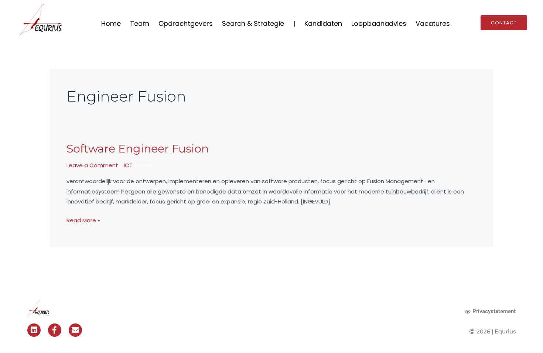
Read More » (83, 219)
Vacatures (433, 23)
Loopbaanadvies (378, 23)
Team (139, 23)
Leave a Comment (92, 165)
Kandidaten (323, 23)
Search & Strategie (253, 23)
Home (111, 23)
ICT (128, 165)
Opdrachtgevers (185, 23)
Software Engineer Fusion (137, 148)
